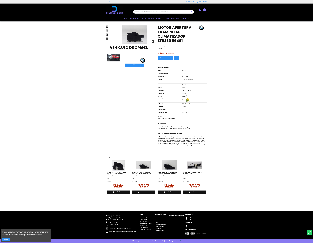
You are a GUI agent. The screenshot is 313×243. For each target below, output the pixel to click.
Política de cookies (146, 224)
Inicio (157, 218)
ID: (158, 48)
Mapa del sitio (160, 230)
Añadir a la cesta (166, 58)
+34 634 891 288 (113, 222)
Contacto (158, 228)
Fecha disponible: (163, 118)
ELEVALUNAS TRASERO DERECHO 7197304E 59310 (193, 173)
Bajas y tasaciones (161, 224)
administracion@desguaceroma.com (119, 228)
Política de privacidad (144, 218)
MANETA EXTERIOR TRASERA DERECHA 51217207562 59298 (141, 173)
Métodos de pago (146, 229)
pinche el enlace (7, 236)
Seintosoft (178, 241)
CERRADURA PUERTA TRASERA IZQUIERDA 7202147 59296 (116, 173)
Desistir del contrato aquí (176, 216)
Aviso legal (144, 221)
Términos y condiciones (144, 226)
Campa (158, 222)
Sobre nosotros (160, 226)
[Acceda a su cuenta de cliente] (186, 227)
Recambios (159, 220)
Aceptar (6, 239)
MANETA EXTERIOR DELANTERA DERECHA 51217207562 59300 (167, 173)
